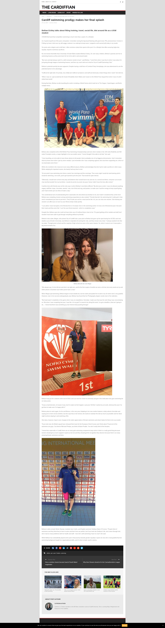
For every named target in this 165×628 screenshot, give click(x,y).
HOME (43, 1)
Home (43, 16)
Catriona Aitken (53, 22)
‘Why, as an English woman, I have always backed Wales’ (72, 590)
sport (54, 553)
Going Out (61, 12)
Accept (125, 625)
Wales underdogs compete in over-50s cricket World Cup (92, 590)
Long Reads (52, 12)
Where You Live (77, 12)
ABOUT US (48, 1)
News (44, 12)
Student (58, 553)
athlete (48, 553)
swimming (63, 553)
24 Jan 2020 (45, 22)
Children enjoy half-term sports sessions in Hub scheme (110, 590)
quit (52, 553)
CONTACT (54, 1)
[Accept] (163, 625)
